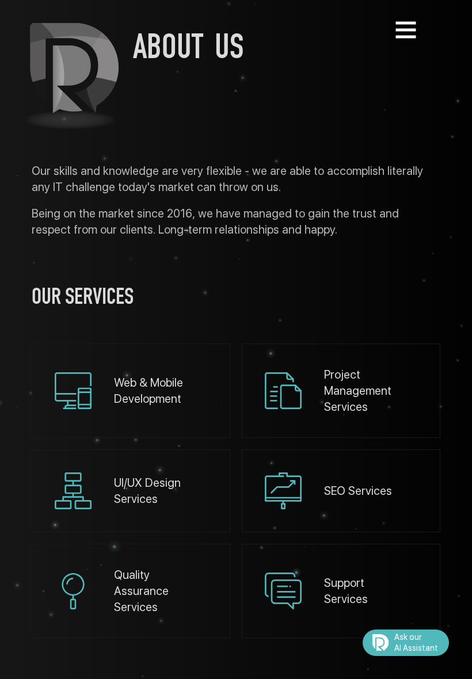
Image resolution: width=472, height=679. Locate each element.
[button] (406, 643)
